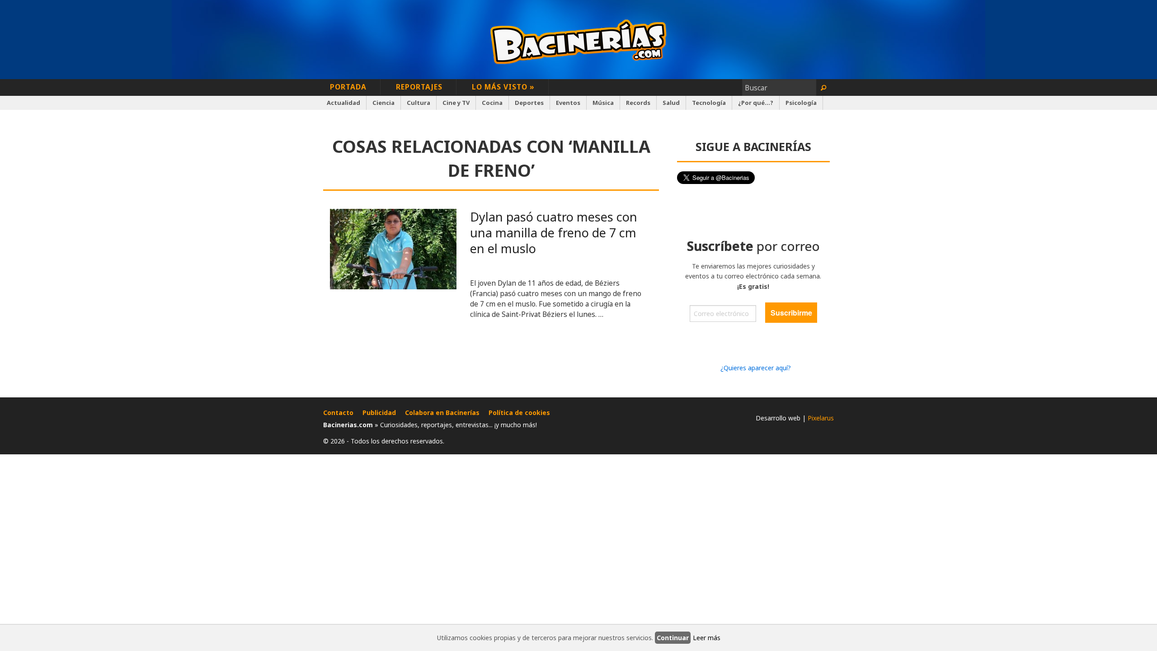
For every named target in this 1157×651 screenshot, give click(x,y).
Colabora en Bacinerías (442, 412)
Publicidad (379, 412)
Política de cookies (519, 412)
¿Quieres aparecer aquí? (755, 367)
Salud (671, 103)
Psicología (801, 103)
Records (638, 103)
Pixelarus (821, 418)
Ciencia (383, 103)
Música (603, 103)
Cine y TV (456, 103)
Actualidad (343, 103)
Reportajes (419, 87)
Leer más (706, 637)
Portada (348, 87)
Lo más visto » (503, 87)
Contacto (338, 412)
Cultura (418, 103)
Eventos (568, 103)
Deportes (529, 103)
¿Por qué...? (755, 103)
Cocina (492, 103)
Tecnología (709, 103)
